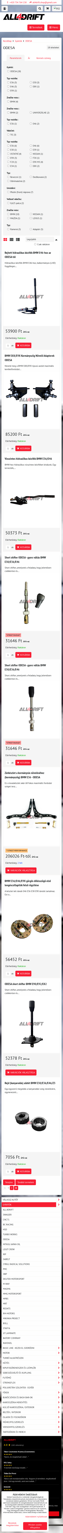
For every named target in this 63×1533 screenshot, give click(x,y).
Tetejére (9, 1182)
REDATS (6, 1308)
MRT (5, 1303)
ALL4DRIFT (8, 1209)
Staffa (6, 1328)
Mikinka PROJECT (11, 1318)
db (12, 345)
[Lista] (11, 240)
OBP (5, 1273)
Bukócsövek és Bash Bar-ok (18, 1397)
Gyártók (7, 1204)
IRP (4, 1254)
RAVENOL (7, 1343)
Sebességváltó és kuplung (17, 1372)
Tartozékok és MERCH (14, 1431)
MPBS (5, 1298)
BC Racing (8, 1224)
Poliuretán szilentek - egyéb (18, 1387)
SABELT (6, 1259)
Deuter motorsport (13, 1278)
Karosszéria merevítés (15, 1402)
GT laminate (9, 1333)
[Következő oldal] (16, 1188)
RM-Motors (9, 1313)
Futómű (7, 1377)
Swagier (7, 1214)
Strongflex (9, 1382)
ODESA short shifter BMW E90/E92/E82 (26, 984)
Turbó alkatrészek (13, 1357)
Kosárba (24, 345)
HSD (5, 1229)
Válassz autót (10, 1199)
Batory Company (11, 1338)
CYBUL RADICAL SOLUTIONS (16, 1264)
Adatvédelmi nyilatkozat (36, 1516)
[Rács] (5, 240)
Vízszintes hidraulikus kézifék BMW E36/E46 (28, 458)
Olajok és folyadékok (14, 1417)
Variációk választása (22, 870)
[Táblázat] (18, 240)
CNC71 (6, 1219)
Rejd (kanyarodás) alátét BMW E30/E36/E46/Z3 (30, 1083)
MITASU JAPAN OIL (11, 1244)
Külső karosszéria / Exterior (18, 1407)
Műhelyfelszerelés (13, 1422)
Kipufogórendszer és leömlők (19, 1367)
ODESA (6, 1239)
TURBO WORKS (10, 1234)
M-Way (6, 1283)
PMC (5, 1269)
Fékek (6, 1392)
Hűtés (6, 1362)
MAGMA (6, 1288)
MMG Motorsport (12, 1293)
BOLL (5, 1323)
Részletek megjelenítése (12, 1524)
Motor (6, 1352)
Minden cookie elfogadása (35, 1526)
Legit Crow (9, 1249)
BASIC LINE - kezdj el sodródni (18, 1347)
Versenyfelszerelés (14, 1427)
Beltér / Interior (12, 1412)
